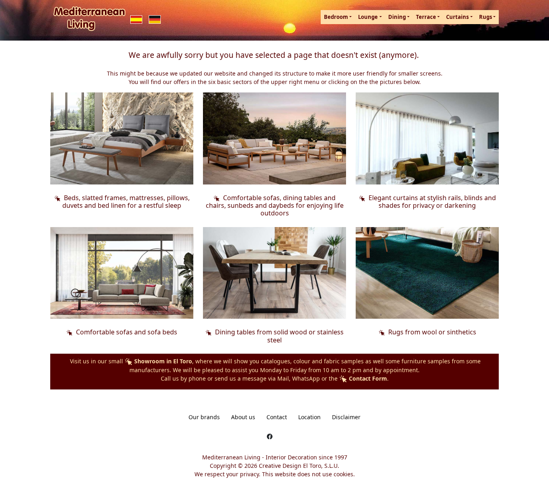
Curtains (457, 16)
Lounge (368, 16)
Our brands (204, 417)
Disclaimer (346, 417)
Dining (397, 16)
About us (243, 417)
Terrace (426, 16)
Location (309, 417)
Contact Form (367, 378)
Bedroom (336, 16)
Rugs (485, 16)
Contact (276, 417)
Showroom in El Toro (162, 361)
